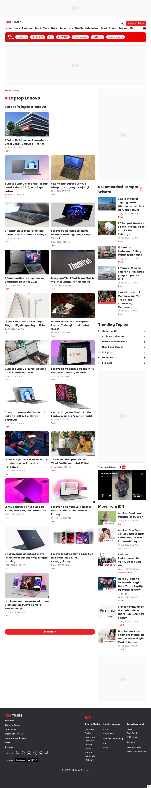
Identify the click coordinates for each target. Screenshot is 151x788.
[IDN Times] (13, 22)
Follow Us (9, 753)
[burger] (144, 28)
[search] (122, 23)
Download (9, 760)
